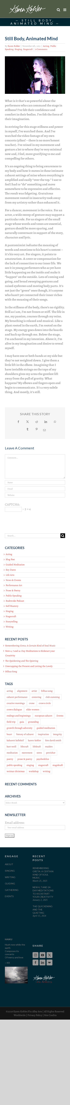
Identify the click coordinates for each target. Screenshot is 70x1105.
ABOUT (9, 864)
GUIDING (10, 883)
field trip (11, 721)
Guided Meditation (15, 564)
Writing (10, 626)
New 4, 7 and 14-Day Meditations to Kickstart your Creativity (43, 892)
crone (32, 703)
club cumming (53, 697)
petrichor (50, 752)
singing (30, 765)
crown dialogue (14, 709)
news (39, 752)
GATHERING (11, 890)
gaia (22, 721)
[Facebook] (35, 962)
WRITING (10, 877)
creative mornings (16, 703)
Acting (46, 46)
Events (59, 715)
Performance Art (14, 585)
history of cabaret (25, 734)
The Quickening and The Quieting (21, 660)
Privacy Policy (35, 1015)
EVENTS (9, 896)
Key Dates (11, 569)
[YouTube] (42, 955)
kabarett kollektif (15, 740)
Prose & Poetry (13, 590)
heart (9, 734)
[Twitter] (49, 955)
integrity (57, 734)
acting (10, 691)
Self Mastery (12, 606)
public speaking (14, 765)
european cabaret (43, 715)
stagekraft (58, 765)
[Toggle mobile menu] (65, 9)
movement (27, 752)
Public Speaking (14, 595)
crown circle (45, 703)
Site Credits (50, 1015)
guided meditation (46, 728)
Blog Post (10, 559)
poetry (10, 759)
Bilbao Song (11, 671)
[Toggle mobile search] (58, 9)
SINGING (10, 870)
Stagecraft (28, 49)
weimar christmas (16, 771)
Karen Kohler (14, 46)
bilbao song (47, 691)
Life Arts (10, 575)
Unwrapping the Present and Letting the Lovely (29, 666)
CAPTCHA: (12, 504)
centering (36, 697)
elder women (32, 709)
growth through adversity (19, 728)
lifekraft (37, 746)
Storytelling (12, 621)
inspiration (43, 734)
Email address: (15, 822)
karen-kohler (34, 740)
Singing (18, 49)
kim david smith (53, 740)
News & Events (13, 580)
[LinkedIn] (42, 962)
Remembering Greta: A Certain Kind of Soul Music (30, 645)
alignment (22, 691)
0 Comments (41, 49)
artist (34, 691)
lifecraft (24, 746)
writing (46, 771)
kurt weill (11, 746)
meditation (12, 752)
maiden (49, 746)
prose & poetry (24, 759)
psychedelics (42, 759)
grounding (33, 721)
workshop (34, 771)
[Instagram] (35, 955)
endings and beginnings (19, 715)
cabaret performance (17, 697)
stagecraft (43, 765)
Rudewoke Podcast (15, 600)
